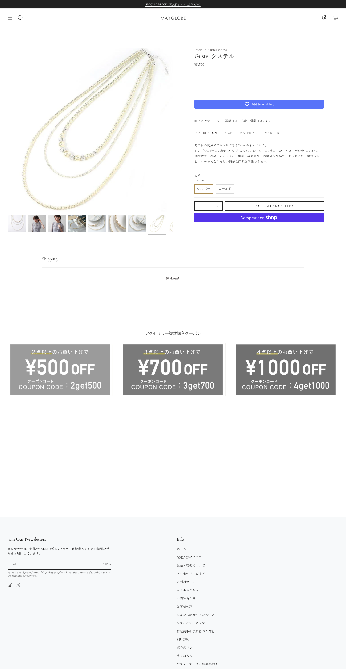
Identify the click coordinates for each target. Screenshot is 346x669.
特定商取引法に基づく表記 (195, 631)
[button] (259, 104)
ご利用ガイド (186, 581)
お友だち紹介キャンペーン (195, 614)
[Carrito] (335, 17)
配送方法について (189, 557)
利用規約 (183, 639)
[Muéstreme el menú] (10, 17)
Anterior (8, 130)
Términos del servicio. (24, 575)
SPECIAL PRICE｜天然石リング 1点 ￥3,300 (173, 4)
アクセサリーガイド (191, 573)
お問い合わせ (186, 598)
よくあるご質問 (188, 590)
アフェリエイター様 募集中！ (197, 664)
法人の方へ (185, 655)
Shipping (50, 259)
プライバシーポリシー (192, 623)
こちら (267, 120)
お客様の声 (185, 606)
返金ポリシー (186, 647)
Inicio (198, 49)
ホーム (181, 549)
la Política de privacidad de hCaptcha (87, 572)
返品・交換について (191, 565)
